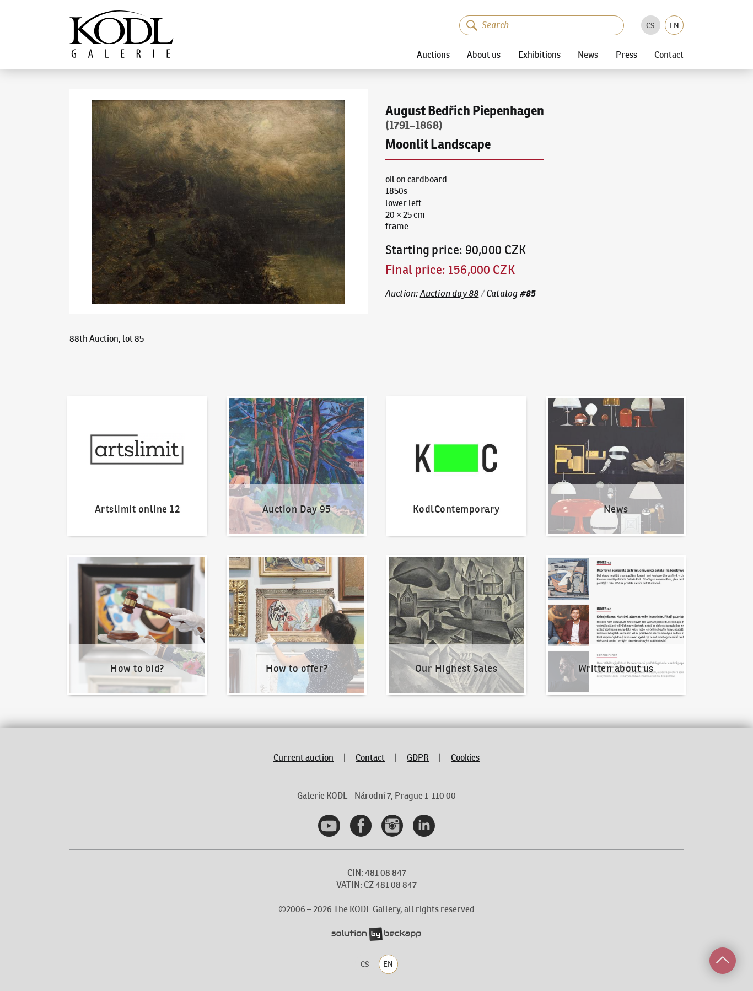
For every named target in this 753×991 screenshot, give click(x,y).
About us (484, 54)
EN (674, 25)
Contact (669, 55)
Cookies (465, 757)
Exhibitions (539, 54)
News (588, 55)
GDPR (418, 757)
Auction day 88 (449, 293)
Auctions (433, 54)
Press (626, 54)
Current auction (303, 757)
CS (650, 25)
